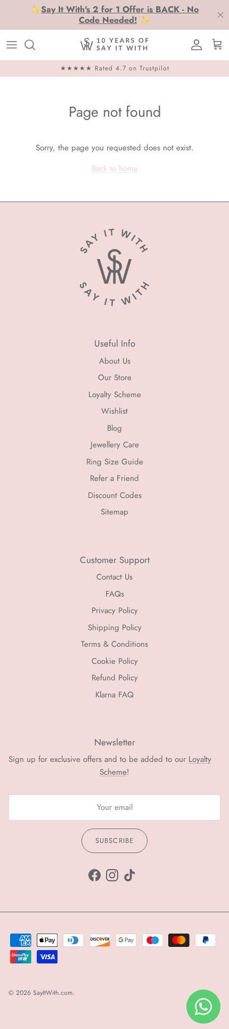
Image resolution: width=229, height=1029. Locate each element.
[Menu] (11, 45)
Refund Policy (115, 678)
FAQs (114, 594)
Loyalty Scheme (114, 394)
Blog (114, 428)
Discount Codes (115, 495)
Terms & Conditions (114, 644)
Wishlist (114, 411)
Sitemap (114, 512)
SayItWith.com (52, 993)
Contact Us (114, 577)
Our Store (115, 377)
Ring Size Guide (114, 462)
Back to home (115, 168)
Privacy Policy (115, 610)
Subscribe (114, 840)
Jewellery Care (115, 445)
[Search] (35, 45)
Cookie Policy (115, 661)
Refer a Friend (114, 478)
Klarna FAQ (114, 695)
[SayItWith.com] (114, 44)
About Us (114, 361)
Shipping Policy (115, 627)
